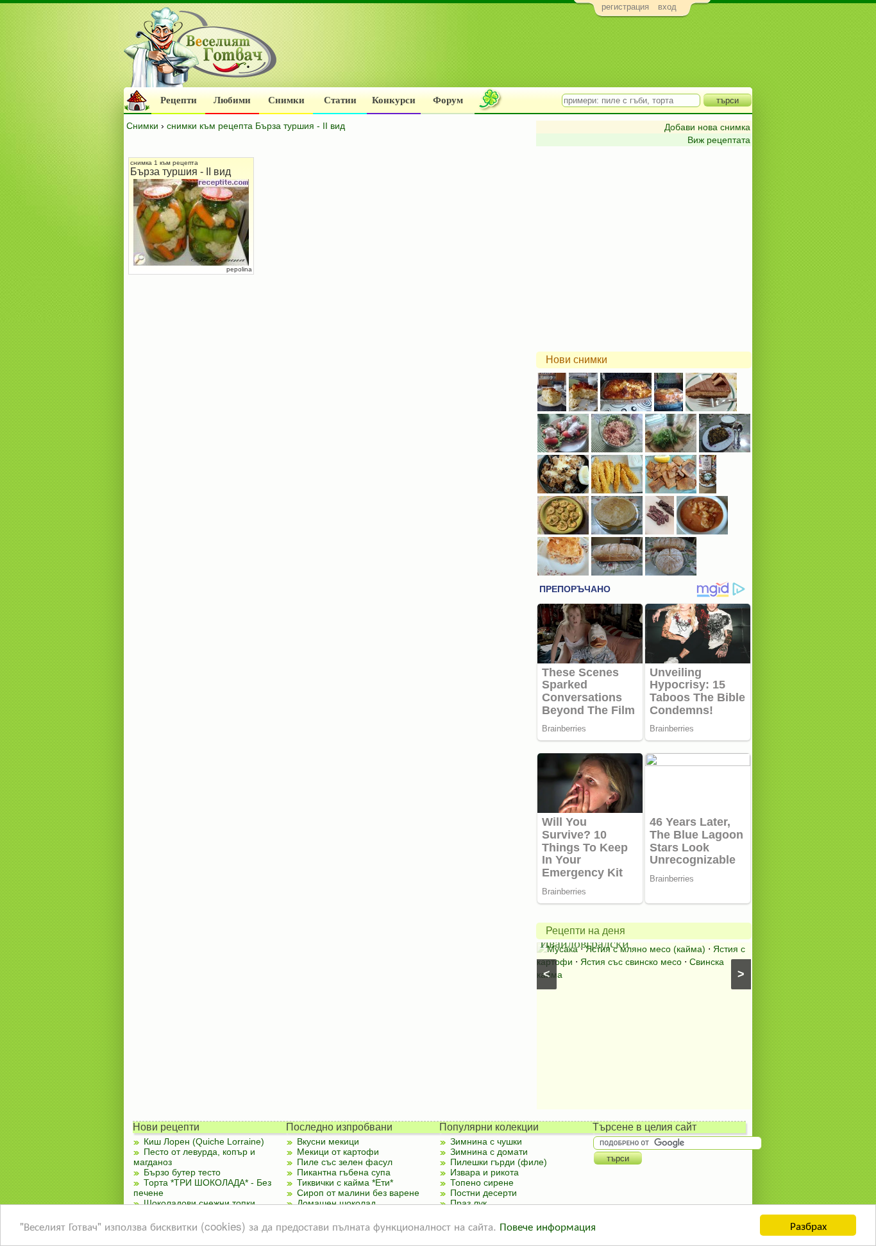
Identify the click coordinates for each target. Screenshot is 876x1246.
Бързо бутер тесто (182, 1172)
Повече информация (548, 1226)
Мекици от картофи (338, 1152)
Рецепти (178, 100)
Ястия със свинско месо (631, 962)
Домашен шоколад (336, 1203)
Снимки (286, 100)
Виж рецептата (718, 140)
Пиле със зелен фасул (344, 1162)
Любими (232, 100)
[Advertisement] (518, 55)
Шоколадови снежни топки (199, 1203)
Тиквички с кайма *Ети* (345, 1182)
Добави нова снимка (707, 127)
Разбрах (808, 1225)
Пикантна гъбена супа (344, 1172)
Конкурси (394, 100)
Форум (448, 100)
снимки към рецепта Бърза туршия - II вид (256, 126)
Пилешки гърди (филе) (498, 1162)
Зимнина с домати (489, 1152)
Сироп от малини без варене (358, 1193)
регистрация (625, 7)
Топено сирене (482, 1182)
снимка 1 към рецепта (164, 162)
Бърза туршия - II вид (180, 171)
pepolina (239, 269)
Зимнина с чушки (486, 1141)
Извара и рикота (484, 1172)
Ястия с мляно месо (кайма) (645, 949)
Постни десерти (483, 1193)
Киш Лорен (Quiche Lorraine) (204, 1141)
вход (667, 7)
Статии (340, 100)
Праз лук (468, 1203)
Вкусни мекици (328, 1141)
